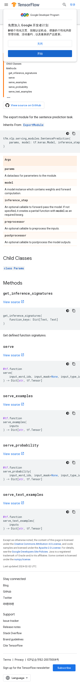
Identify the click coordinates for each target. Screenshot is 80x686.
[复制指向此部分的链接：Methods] (26, 283)
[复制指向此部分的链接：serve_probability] (42, 445)
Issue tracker (11, 620)
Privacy (19, 659)
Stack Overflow (12, 633)
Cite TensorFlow (13, 645)
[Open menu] (6, 4)
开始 (40, 53)
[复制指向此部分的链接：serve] (18, 347)
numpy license (22, 559)
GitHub (7, 591)
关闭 (40, 43)
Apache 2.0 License (50, 547)
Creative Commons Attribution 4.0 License (37, 543)
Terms (7, 659)
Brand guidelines (13, 639)
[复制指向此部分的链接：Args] (15, 159)
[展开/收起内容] (8, 96)
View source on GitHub (26, 105)
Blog (6, 585)
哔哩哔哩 (8, 604)
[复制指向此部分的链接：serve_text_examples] (47, 495)
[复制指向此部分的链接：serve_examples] (37, 396)
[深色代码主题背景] (67, 133)
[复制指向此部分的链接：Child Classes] (36, 258)
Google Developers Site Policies (30, 551)
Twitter (7, 597)
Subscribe (64, 668)
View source (11, 302)
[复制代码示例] (74, 133)
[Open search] (64, 4)
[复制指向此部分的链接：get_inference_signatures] (56, 293)
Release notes (12, 627)
